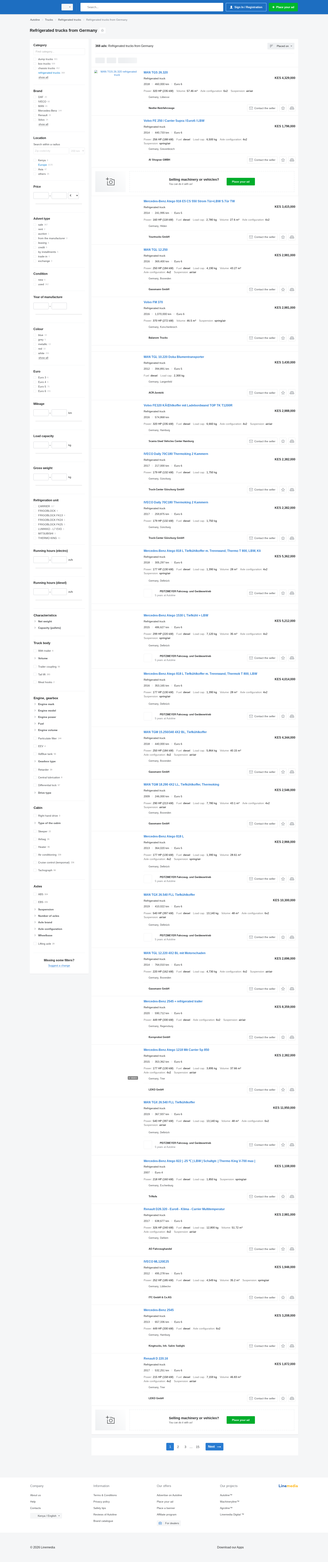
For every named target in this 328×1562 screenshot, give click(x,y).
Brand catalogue (103, 1520)
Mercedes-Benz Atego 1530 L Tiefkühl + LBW (176, 615)
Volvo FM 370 (153, 302)
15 (197, 1447)
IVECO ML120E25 (156, 1261)
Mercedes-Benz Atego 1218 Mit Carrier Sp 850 (176, 1049)
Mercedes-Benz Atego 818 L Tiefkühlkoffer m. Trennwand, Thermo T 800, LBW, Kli (202, 550)
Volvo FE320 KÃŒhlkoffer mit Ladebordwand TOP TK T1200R (188, 405)
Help (33, 1501)
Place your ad (241, 181)
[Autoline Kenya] (43, 7)
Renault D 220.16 (156, 1358)
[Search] (84, 7)
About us (35, 1495)
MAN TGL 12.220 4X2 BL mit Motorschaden (175, 953)
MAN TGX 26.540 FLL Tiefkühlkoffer (169, 894)
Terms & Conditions (105, 1495)
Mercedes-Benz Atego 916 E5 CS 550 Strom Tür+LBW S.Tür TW (189, 201)
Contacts (35, 1508)
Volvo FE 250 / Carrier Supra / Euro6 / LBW (174, 120)
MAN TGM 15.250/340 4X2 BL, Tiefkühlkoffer (175, 732)
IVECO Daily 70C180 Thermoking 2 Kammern (176, 453)
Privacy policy (101, 1501)
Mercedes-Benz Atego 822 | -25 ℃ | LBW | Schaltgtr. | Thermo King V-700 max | (199, 1161)
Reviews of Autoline (105, 1514)
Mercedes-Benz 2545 (159, 1310)
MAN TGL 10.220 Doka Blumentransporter (174, 356)
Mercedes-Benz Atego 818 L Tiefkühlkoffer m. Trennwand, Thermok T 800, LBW (200, 673)
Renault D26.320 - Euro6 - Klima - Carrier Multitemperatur (184, 1209)
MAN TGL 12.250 (156, 249)
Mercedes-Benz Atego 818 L (164, 836)
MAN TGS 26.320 (156, 72)
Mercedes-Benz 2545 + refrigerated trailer (173, 1001)
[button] (282, 108)
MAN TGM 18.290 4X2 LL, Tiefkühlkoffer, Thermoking (181, 784)
